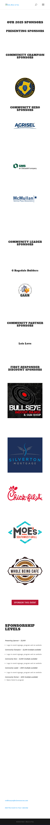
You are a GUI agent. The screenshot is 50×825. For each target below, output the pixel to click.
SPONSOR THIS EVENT (25, 602)
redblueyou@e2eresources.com (16, 800)
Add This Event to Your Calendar (16, 808)
